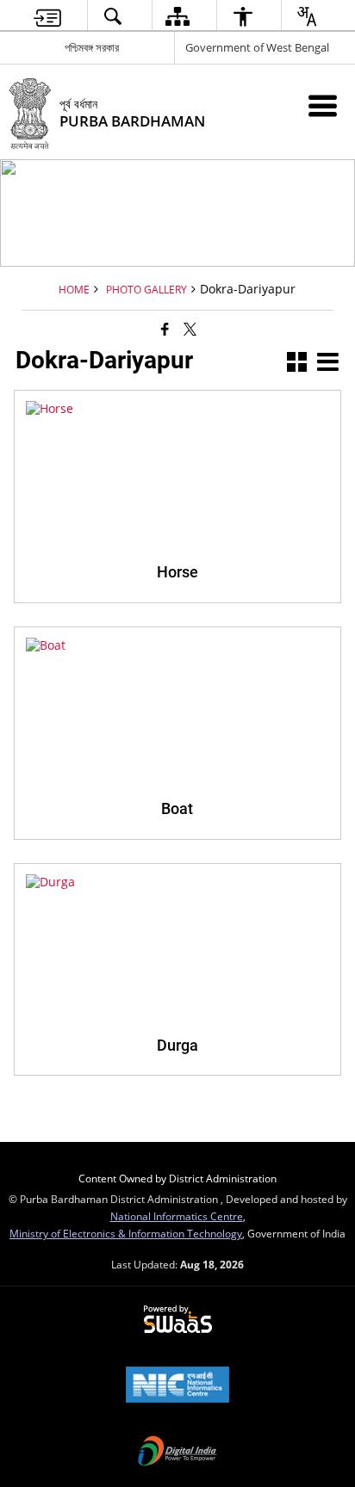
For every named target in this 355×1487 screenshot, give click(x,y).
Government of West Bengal (257, 47)
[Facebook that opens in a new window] (165, 329)
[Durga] (177, 881)
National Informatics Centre (176, 1216)
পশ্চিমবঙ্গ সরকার (92, 47)
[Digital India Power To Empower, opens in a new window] (177, 1452)
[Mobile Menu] (323, 105)
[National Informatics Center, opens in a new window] (177, 1386)
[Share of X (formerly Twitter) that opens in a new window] (190, 329)
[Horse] (177, 408)
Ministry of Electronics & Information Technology (125, 1233)
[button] (296, 364)
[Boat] (177, 645)
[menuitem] (47, 16)
